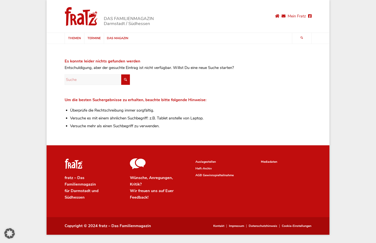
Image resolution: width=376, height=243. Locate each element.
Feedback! (139, 197)
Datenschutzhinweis (263, 226)
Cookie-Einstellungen (296, 226)
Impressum (236, 226)
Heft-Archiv (203, 168)
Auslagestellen (205, 162)
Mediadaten (269, 162)
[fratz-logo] (81, 16)
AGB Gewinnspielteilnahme (214, 175)
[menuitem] (74, 38)
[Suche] (302, 38)
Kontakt (218, 226)
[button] (9, 233)
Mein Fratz (297, 16)
